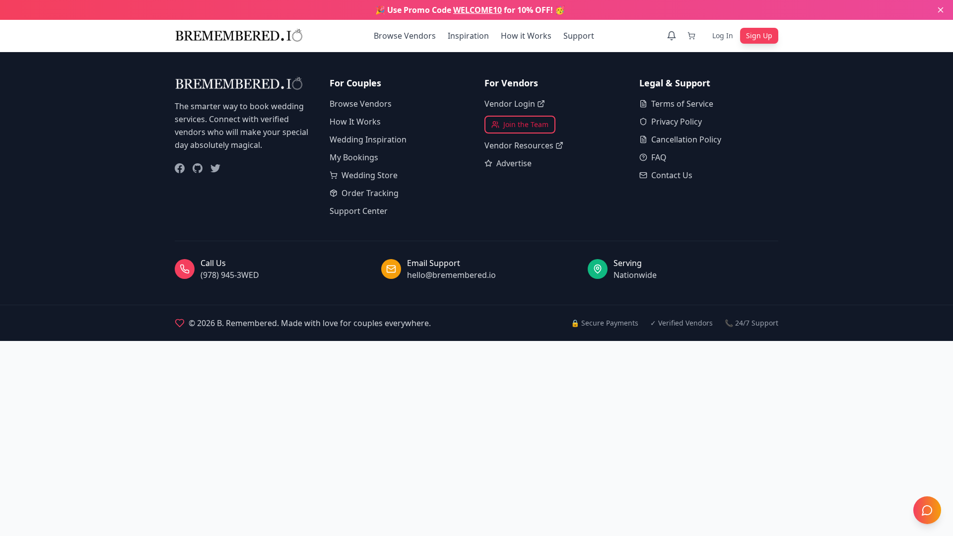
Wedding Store (369, 175)
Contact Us (671, 175)
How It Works (355, 121)
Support (578, 35)
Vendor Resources (518, 145)
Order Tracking (370, 193)
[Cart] (693, 36)
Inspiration (468, 35)
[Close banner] (940, 9)
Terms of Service (682, 103)
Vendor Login (509, 103)
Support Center (359, 210)
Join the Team (525, 124)
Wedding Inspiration (368, 139)
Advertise (514, 163)
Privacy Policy (676, 121)
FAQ (659, 157)
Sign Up (759, 35)
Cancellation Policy (686, 139)
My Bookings (354, 157)
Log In (722, 35)
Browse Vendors (405, 35)
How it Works (526, 35)
